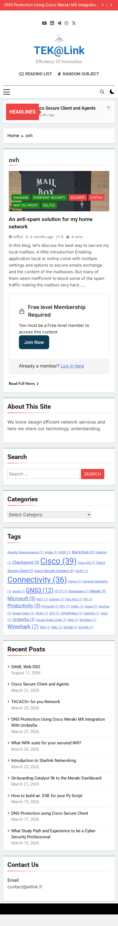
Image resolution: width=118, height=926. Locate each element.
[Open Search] (102, 92)
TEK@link (59, 50)
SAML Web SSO (25, 666)
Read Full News (22, 383)
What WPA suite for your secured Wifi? (46, 742)
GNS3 (40, 590)
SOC (54, 613)
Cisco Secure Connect (54, 571)
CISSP (81, 571)
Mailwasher (78, 591)
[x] (74, 23)
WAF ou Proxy (25, 205)
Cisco (58, 561)
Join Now (34, 342)
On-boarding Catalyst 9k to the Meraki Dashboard (56, 778)
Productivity (23, 606)
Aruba (51, 552)
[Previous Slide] (102, 5)
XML (56, 627)
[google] (59, 23)
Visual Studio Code (51, 620)
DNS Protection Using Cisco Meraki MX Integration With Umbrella (51, 5)
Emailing (20, 197)
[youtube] (44, 23)
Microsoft (21, 598)
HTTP (61, 591)
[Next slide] (111, 5)
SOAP (41, 613)
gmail (18, 591)
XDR (45, 627)
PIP (87, 599)
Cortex (75, 581)
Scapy (91, 606)
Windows (87, 620)
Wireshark (23, 626)
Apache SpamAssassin (25, 552)
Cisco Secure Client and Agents (62, 108)
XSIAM (70, 627)
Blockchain (83, 552)
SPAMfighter (72, 613)
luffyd (18, 236)
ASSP (64, 552)
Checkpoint (25, 562)
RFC (65, 606)
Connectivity (37, 579)
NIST (42, 599)
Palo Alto (73, 599)
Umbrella (23, 619)
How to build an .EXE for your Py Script (46, 795)
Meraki (98, 591)
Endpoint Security (49, 197)
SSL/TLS (49, 205)
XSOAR (85, 627)
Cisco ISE (86, 563)
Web (73, 620)
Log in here (72, 366)
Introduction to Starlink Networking (43, 760)
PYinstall (49, 606)
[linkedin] (52, 23)
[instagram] (66, 23)
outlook (56, 599)
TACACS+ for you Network (35, 701)
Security (78, 197)
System (96, 197)
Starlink (91, 613)
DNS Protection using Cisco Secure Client (49, 813)
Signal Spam (23, 613)
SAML (77, 606)
